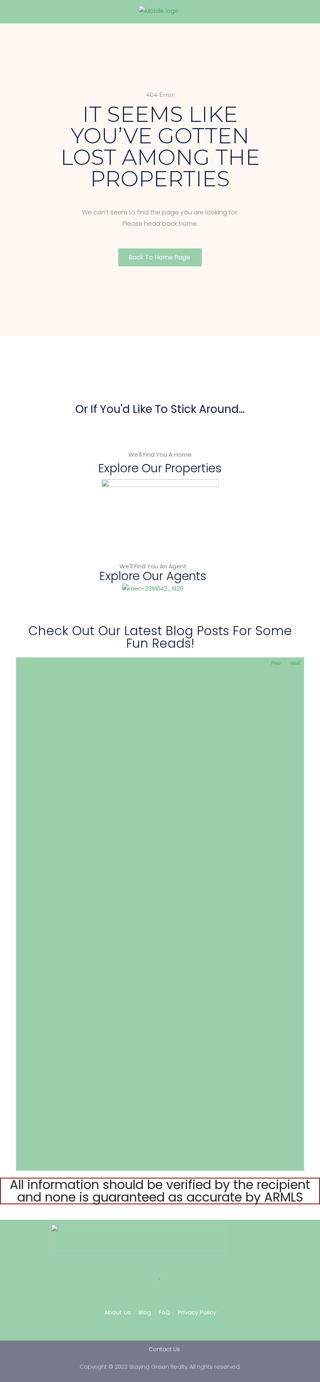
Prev (276, 663)
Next (295, 663)
